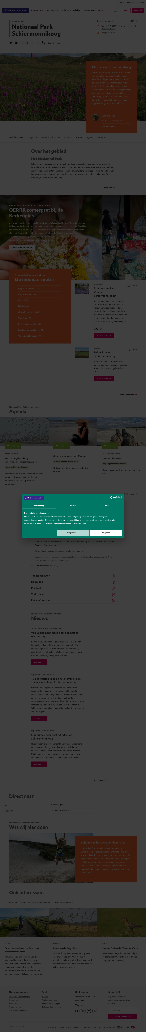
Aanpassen (71, 533)
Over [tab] (107, 505)
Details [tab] (73, 505)
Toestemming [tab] (38, 505)
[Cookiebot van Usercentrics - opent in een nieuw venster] (112, 498)
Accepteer (106, 533)
